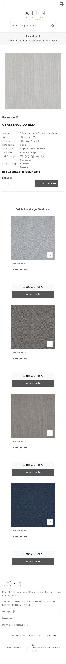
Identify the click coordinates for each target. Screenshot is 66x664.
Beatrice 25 (20, 263)
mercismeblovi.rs (33, 635)
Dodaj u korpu (46, 183)
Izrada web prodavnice (46, 647)
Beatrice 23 (20, 530)
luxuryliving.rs (52, 635)
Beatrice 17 (19, 441)
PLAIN (25, 40)
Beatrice (36, 40)
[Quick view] (50, 255)
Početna (13, 40)
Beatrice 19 (19, 352)
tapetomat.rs (13, 635)
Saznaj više (33, 294)
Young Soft (33, 650)
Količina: (7, 178)
